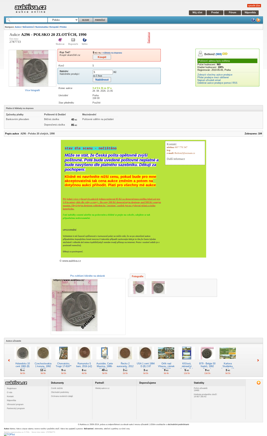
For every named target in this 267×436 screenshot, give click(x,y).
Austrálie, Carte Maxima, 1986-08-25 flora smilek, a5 (104, 367)
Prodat (215, 12)
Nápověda (250, 12)
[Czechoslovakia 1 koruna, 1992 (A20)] (43, 360)
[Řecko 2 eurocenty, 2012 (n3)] (125, 360)
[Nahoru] (258, 382)
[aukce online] (30, 13)
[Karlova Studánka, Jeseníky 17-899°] (228, 360)
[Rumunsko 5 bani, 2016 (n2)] (84, 360)
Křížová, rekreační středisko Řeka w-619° (187, 367)
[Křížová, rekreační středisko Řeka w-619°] (187, 360)
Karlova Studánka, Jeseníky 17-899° (228, 367)
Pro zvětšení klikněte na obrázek (87, 275)
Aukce (18, 27)
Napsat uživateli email (209, 80)
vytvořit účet (254, 6)
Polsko (63, 27)
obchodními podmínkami (178, 424)
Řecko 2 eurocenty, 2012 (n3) (125, 366)
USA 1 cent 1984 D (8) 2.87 (146, 365)
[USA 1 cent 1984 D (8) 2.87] (146, 360)
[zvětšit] (88, 306)
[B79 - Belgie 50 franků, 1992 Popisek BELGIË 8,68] (207, 360)
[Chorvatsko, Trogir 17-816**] (63, 360)
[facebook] (253, 21)
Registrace (12, 388)
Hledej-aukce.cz (102, 388)
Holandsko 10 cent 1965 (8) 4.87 (22, 366)
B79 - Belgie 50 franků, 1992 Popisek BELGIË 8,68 (207, 367)
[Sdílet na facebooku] (85, 40)
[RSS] (258, 21)
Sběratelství (28, 27)
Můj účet (197, 12)
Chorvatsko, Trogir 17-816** (63, 365)
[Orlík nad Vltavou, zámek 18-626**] (166, 360)
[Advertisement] (193, 37)
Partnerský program (16, 408)
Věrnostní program (15, 404)
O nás (9, 392)
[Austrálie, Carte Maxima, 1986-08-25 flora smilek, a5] (105, 360)
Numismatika (41, 27)
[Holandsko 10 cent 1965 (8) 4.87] (22, 360)
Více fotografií (32, 90)
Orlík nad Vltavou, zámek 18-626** (166, 366)
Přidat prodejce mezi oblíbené (213, 77)
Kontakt (10, 396)
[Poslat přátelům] (73, 40)
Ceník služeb (57, 388)
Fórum (232, 12)
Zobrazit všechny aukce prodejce (214, 74)
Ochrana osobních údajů (62, 396)
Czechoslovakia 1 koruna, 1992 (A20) (43, 366)
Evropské (54, 27)
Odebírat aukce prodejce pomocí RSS (217, 82)
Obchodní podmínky (60, 392)
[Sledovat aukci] (60, 40)
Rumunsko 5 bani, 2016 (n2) (84, 365)
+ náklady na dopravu (111, 53)
